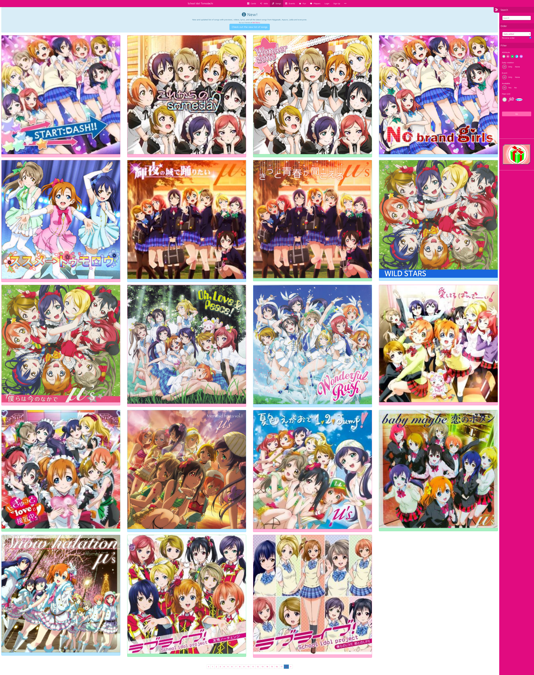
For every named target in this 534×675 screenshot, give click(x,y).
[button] (302, 3)
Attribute (506, 52)
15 (272, 667)
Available (506, 83)
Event (504, 73)
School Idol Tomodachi (200, 3)
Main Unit (506, 94)
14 (267, 667)
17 (281, 667)
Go (516, 114)
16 (277, 667)
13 (262, 667)
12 (258, 667)
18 (286, 667)
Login (327, 3)
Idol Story (256, 22)
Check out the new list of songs (249, 26)
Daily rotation (508, 62)
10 (248, 667)
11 (253, 667)
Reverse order (508, 38)
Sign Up (336, 3)
